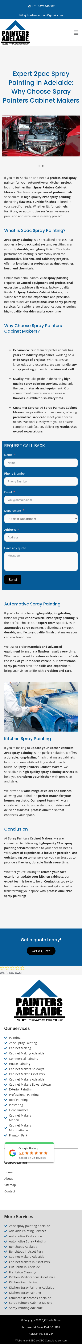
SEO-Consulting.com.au (53, 1340)
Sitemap (10, 1185)
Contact (9, 1191)
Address (10, 530)
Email (8, 492)
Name (8, 455)
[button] (76, 32)
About (8, 1179)
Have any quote (15, 548)
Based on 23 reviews (32, 1157)
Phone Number (15, 473)
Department (12, 511)
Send (13, 579)
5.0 (21, 1153)
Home (8, 1172)
